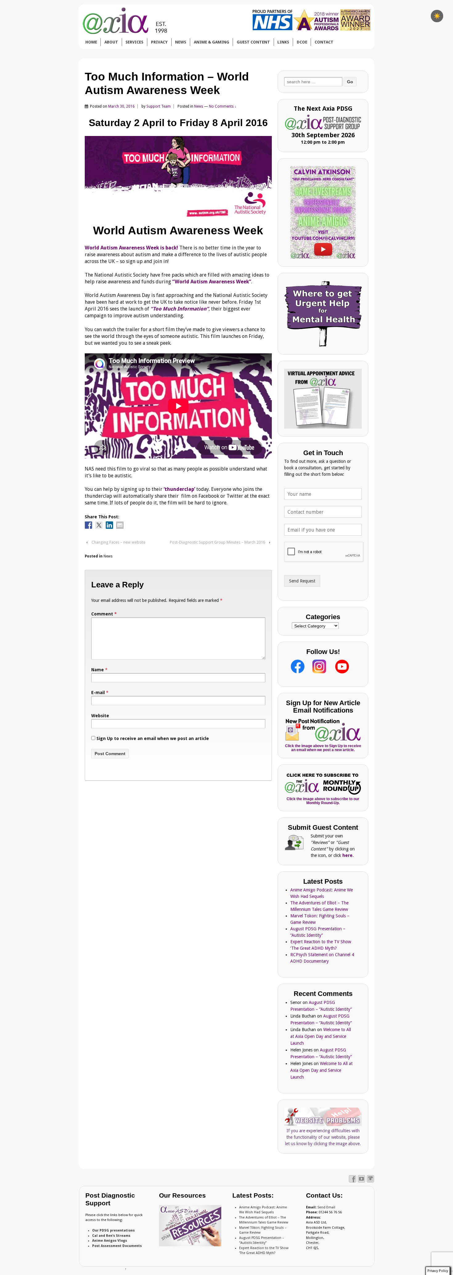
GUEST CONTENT (253, 42)
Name (97, 669)
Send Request (302, 580)
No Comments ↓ (222, 106)
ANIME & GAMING (211, 42)
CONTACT (324, 42)
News (198, 106)
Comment (104, 613)
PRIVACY (159, 42)
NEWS (180, 42)
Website (100, 715)
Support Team (158, 106)
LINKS (283, 42)
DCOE (302, 42)
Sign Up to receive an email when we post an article (152, 738)
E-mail (98, 692)
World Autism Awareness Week (178, 230)
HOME (91, 42)
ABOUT (111, 42)
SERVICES (134, 42)
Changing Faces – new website (118, 542)
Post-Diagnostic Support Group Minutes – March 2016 (217, 542)
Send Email (326, 1207)
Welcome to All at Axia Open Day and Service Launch (320, 1036)
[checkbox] (437, 16)
